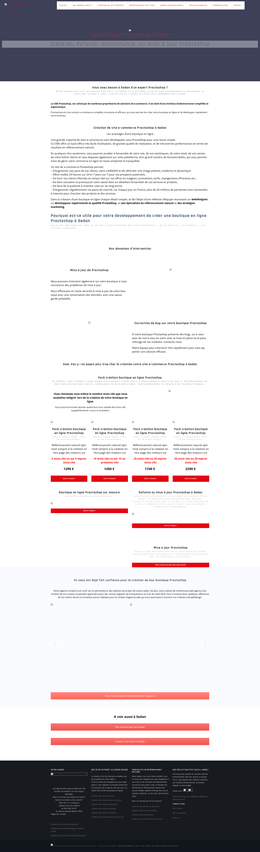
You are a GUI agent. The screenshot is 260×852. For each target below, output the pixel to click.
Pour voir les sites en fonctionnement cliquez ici (130, 695)
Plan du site (173, 846)
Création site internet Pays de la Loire (106, 800)
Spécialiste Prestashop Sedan (130, 35)
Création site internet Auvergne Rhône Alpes (68, 835)
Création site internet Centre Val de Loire (107, 817)
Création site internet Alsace (102, 796)
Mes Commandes (179, 813)
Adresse (176, 818)
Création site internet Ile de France (145, 806)
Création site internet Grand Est (104, 813)
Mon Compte (178, 808)
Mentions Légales (126, 846)
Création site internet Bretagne (103, 808)
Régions (194, 796)
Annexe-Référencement (172, 5)
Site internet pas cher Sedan (130, 727)
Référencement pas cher (142, 5)
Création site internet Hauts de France (147, 819)
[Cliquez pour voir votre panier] (247, 6)
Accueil (63, 5)
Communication (220, 5)
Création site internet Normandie (104, 804)
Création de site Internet (111, 5)
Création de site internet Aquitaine (64, 824)
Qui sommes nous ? (82, 5)
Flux (142, 846)
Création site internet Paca (142, 815)
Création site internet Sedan (130, 741)
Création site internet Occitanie (144, 810)
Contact (237, 5)
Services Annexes (198, 5)
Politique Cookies (159, 846)
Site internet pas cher (181, 796)
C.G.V (137, 846)
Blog (148, 846)
